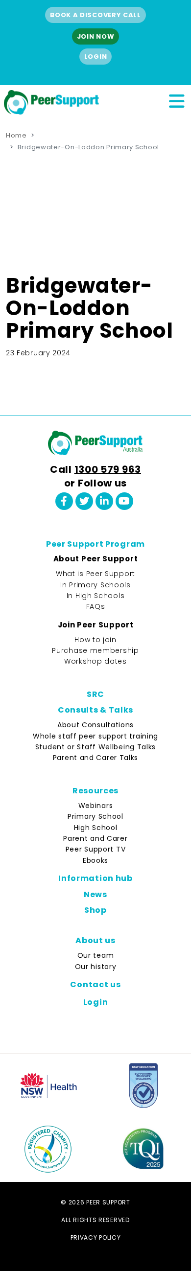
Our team (95, 955)
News (95, 894)
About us (95, 940)
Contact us (95, 984)
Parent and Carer (95, 838)
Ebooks (95, 860)
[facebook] (64, 501)
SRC (95, 694)
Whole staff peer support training (95, 736)
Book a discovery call (95, 15)
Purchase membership (95, 650)
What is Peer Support (95, 573)
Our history (96, 966)
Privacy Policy (96, 1237)
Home (16, 135)
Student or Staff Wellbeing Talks (95, 747)
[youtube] (124, 501)
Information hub (95, 878)
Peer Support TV (96, 849)
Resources (95, 790)
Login (95, 56)
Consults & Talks (95, 710)
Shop (95, 910)
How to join (95, 640)
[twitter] (84, 501)
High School (96, 827)
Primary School (95, 816)
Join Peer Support (96, 625)
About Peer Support (95, 559)
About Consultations (95, 725)
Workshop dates (95, 661)
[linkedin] (104, 501)
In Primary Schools (95, 585)
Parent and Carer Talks (95, 758)
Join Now (96, 36)
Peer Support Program (95, 544)
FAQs (95, 606)
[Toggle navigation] (176, 99)
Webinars (95, 805)
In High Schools (96, 596)
